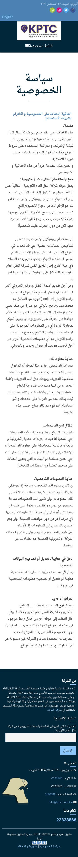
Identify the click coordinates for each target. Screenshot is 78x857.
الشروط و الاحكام (27, 846)
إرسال (67, 751)
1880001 (50, 794)
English (7, 17)
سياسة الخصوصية (49, 846)
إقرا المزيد (53, 710)
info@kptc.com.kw (61, 802)
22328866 (56, 778)
